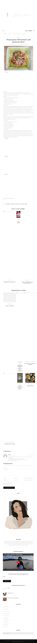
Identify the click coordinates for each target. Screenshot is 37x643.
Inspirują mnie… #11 (10, 592)
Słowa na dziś (6, 615)
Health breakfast (30, 385)
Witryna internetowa (28, 478)
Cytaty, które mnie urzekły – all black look (30, 364)
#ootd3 (8, 587)
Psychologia (20, 361)
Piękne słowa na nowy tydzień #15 (12, 597)
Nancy (9, 454)
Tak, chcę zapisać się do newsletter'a (7, 484)
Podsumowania (6, 611)
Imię (4, 478)
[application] (18, 562)
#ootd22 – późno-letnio (9, 305)
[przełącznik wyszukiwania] (33, 30)
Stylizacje (10, 303)
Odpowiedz (32, 454)
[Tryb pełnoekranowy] (32, 569)
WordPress (22, 641)
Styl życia (18, 219)
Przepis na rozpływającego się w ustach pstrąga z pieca (27, 282)
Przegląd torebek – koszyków (9, 443)
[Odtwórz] (4, 569)
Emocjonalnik (6, 606)
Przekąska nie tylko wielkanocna (10, 281)
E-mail (15, 478)
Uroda (5, 626)
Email (4, 576)
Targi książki (18, 222)
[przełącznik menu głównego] (3, 30)
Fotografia (6, 619)
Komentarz (5, 468)
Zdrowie (5, 621)
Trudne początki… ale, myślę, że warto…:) (20, 387)
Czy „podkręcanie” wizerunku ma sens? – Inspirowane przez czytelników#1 (20, 367)
